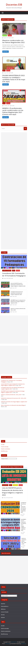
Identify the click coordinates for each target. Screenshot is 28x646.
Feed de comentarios (5, 449)
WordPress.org (4, 451)
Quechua (3, 603)
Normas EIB (15, 485)
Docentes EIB (14, 4)
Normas (3, 614)
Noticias (9, 35)
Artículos (5, 35)
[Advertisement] (14, 190)
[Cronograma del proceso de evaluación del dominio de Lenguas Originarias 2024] (5, 294)
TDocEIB (11, 37)
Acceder (2, 444)
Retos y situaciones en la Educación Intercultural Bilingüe (13, 405)
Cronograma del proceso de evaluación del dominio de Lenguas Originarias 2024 (17, 293)
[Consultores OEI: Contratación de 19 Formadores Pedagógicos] (14, 261)
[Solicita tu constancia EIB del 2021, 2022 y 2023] (5, 310)
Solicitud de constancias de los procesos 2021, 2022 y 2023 (13, 398)
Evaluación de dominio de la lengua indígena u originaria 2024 (14, 401)
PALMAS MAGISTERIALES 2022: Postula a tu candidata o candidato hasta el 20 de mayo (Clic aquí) (13, 78)
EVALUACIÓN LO (5, 485)
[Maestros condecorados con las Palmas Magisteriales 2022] (14, 29)
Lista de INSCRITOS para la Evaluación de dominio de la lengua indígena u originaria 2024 (18, 285)
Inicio (4, 70)
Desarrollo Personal (7, 270)
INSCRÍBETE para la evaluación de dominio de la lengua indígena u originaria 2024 (18, 302)
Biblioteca (3, 609)
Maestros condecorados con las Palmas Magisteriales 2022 (13, 41)
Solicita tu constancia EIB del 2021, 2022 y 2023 (18, 309)
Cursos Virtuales (4, 612)
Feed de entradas (4, 446)
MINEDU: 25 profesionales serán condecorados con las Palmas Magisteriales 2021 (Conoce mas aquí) (12, 111)
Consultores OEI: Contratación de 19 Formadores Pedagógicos (14, 274)
